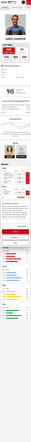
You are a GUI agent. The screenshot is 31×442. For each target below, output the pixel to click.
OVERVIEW (5, 7)
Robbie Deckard (9, 156)
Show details (22, 226)
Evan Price (22, 156)
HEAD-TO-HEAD (17, 7)
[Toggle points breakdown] (20, 174)
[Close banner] (28, 197)
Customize (14, 237)
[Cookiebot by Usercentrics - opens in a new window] (18, 197)
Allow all (15, 231)
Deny (15, 243)
